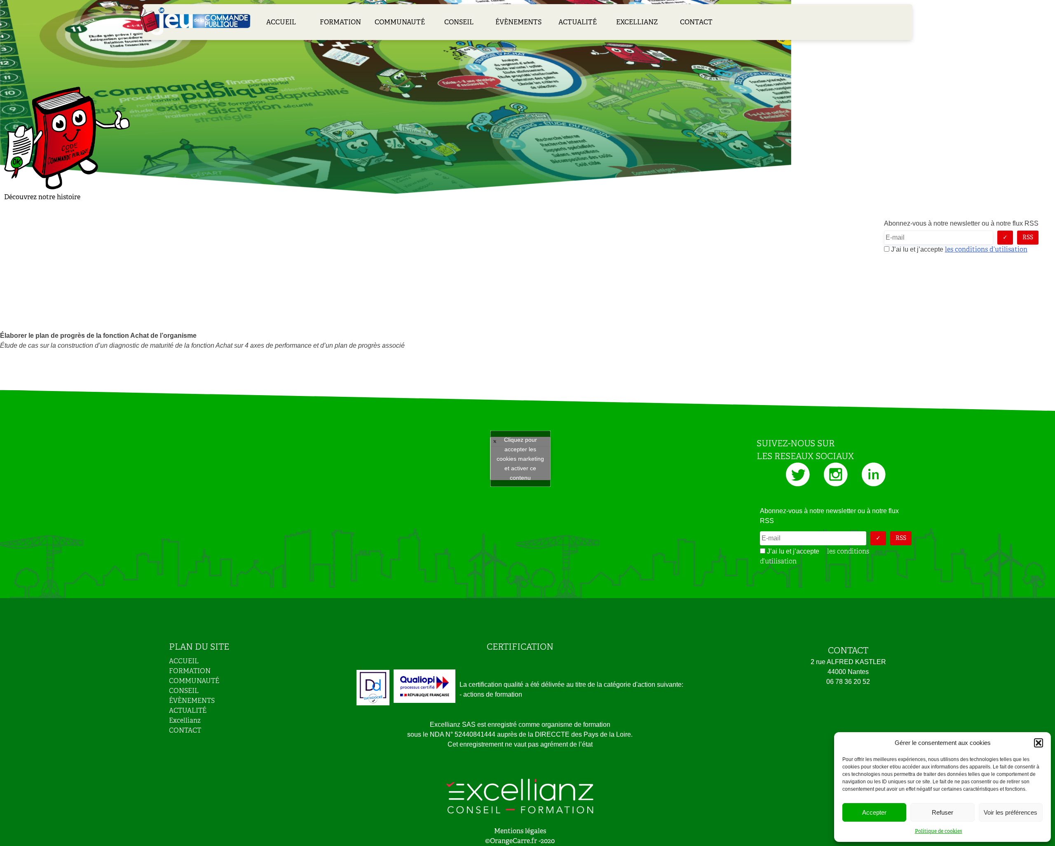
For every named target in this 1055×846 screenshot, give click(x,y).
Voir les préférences (1010, 812)
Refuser (942, 812)
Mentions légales (520, 831)
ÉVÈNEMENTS (518, 22)
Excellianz (637, 22)
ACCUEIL (281, 22)
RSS (1027, 237)
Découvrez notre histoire (42, 197)
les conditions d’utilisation (986, 249)
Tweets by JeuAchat (520, 459)
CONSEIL (459, 22)
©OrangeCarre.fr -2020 (520, 841)
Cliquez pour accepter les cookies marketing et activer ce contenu (520, 458)
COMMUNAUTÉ (400, 22)
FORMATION (340, 22)
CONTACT (696, 22)
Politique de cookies (938, 831)
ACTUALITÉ (577, 22)
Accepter (874, 812)
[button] (1038, 743)
